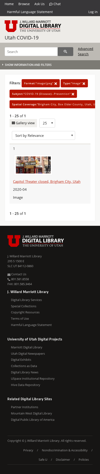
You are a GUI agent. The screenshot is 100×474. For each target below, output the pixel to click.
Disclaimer (63, 459)
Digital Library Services (26, 300)
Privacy (28, 450)
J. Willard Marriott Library (24, 256)
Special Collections (23, 306)
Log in (93, 12)
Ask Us (39, 4)
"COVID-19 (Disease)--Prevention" (42, 94)
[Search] (65, 51)
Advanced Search (85, 51)
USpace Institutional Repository (33, 378)
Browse (24, 4)
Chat (57, 4)
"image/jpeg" (39, 83)
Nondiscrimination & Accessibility (65, 450)
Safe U (43, 459)
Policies (84, 459)
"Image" (73, 83)
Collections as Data (24, 366)
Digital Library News (24, 372)
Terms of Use (20, 318)
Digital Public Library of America (32, 419)
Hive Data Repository (25, 385)
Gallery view (25, 123)
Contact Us (18, 274)
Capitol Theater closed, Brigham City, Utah (46, 181)
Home (9, 4)
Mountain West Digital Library (31, 413)
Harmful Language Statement (30, 12)
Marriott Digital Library (26, 347)
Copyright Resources (25, 312)
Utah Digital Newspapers (28, 353)
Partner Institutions (24, 407)
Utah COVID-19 (22, 37)
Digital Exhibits (21, 359)
